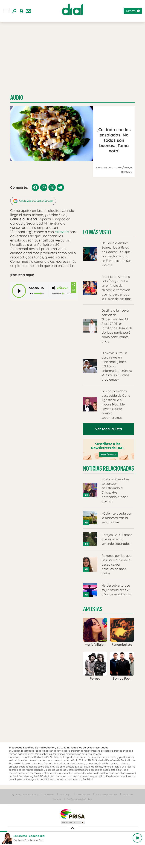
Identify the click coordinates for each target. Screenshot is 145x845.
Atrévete (62, 231)
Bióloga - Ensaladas (64, 288)
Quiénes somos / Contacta (25, 794)
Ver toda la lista (108, 429)
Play (137, 838)
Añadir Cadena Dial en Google (36, 200)
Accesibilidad (83, 794)
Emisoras (49, 794)
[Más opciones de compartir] (73, 284)
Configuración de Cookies (79, 799)
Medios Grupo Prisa (72, 822)
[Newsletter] (28, 10)
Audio (16, 97)
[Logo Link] (72, 9)
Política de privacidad (106, 794)
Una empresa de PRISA (72, 814)
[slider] (72, 831)
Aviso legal (65, 794)
